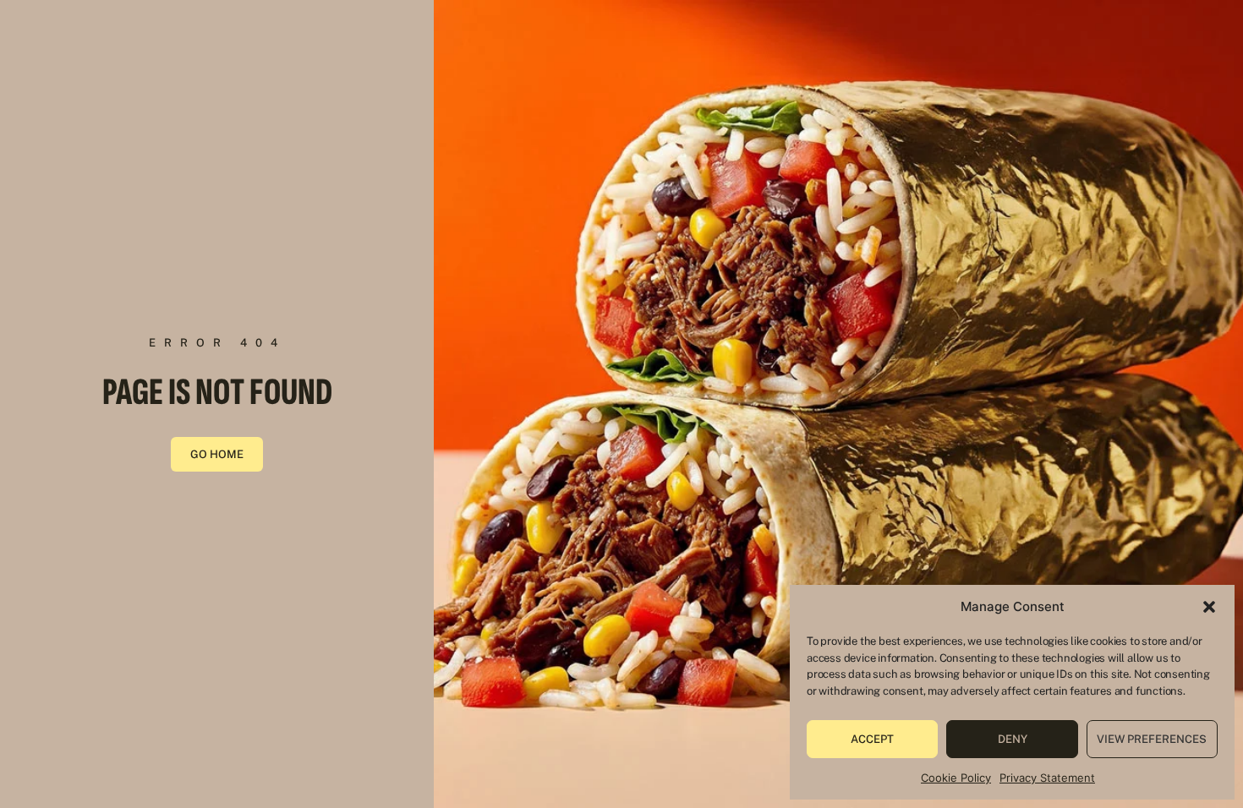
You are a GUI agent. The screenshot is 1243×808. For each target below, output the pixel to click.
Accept (872, 739)
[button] (1209, 606)
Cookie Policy (956, 777)
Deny (1012, 739)
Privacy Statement (1047, 777)
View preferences (1152, 739)
